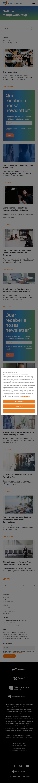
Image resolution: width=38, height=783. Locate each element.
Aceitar (19, 411)
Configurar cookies (19, 401)
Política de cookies (25, 396)
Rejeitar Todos (19, 406)
